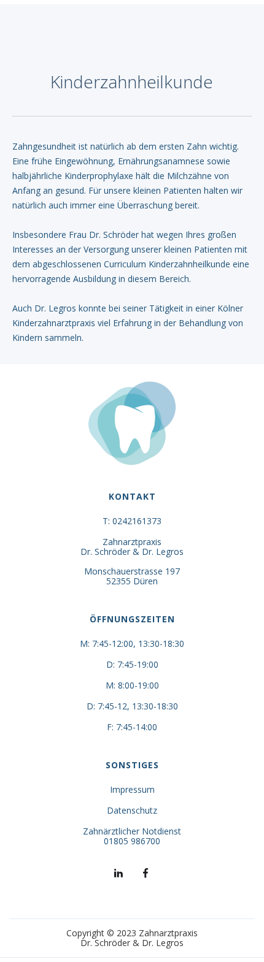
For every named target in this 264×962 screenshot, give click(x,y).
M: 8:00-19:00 (132, 685)
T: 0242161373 (132, 521)
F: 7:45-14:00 (132, 727)
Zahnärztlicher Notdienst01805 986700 (132, 836)
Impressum (132, 790)
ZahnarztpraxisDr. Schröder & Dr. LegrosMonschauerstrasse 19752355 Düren (132, 561)
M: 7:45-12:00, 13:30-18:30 (132, 644)
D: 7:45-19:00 (132, 665)
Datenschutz (132, 810)
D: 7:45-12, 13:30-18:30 (132, 706)
